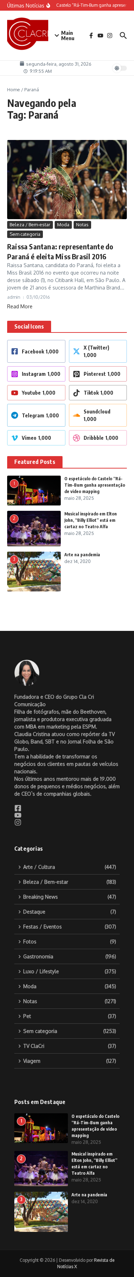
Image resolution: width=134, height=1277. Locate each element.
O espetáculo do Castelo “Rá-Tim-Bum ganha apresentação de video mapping (94, 485)
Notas (82, 224)
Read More (20, 306)
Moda (63, 224)
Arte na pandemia (82, 554)
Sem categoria (25, 234)
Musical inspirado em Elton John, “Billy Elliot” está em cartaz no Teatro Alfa (90, 520)
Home (13, 89)
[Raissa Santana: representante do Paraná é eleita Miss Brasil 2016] (67, 180)
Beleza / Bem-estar (30, 224)
